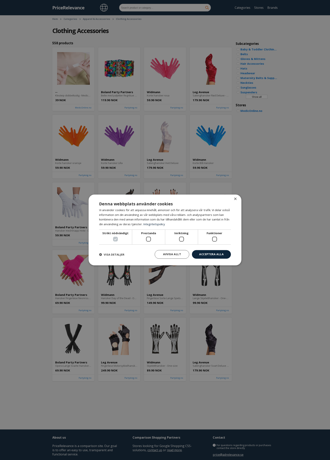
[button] (111, 254)
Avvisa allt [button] (172, 254)
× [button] (235, 199)
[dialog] (165, 230)
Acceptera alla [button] (211, 254)
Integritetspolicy (154, 224)
